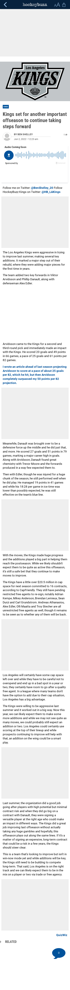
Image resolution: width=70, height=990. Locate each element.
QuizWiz (61, 935)
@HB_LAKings (51, 192)
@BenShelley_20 (42, 187)
